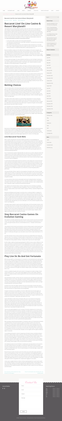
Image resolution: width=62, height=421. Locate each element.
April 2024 (48, 96)
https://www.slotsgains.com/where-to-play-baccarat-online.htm (18, 38)
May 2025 (48, 62)
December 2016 (50, 106)
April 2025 (48, 65)
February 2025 (49, 70)
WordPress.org (49, 147)
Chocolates (36, 10)
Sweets (23, 10)
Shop (52, 10)
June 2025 (48, 60)
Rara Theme (34, 417)
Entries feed (49, 142)
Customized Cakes (11, 10)
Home (4, 10)
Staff (48, 128)
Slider (48, 125)
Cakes (18, 10)
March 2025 (49, 67)
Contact (57, 10)
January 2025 (49, 73)
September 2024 (50, 83)
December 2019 (50, 103)
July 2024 (48, 88)
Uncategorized (22, 20)
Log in (48, 139)
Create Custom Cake (44, 10)
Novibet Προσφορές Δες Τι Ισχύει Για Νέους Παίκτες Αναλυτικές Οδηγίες (52, 44)
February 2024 (49, 101)
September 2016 (50, 108)
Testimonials (49, 130)
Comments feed (50, 145)
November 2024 (50, 78)
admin (15, 20)
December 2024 (50, 75)
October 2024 (49, 80)
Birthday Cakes (49, 115)
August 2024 (49, 85)
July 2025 (48, 57)
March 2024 (49, 98)
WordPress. (43, 417)
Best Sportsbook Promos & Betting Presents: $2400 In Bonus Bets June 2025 (52, 39)
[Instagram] (4, 388)
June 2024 (48, 90)
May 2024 (48, 93)
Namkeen (29, 10)
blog (47, 117)
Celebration (49, 123)
